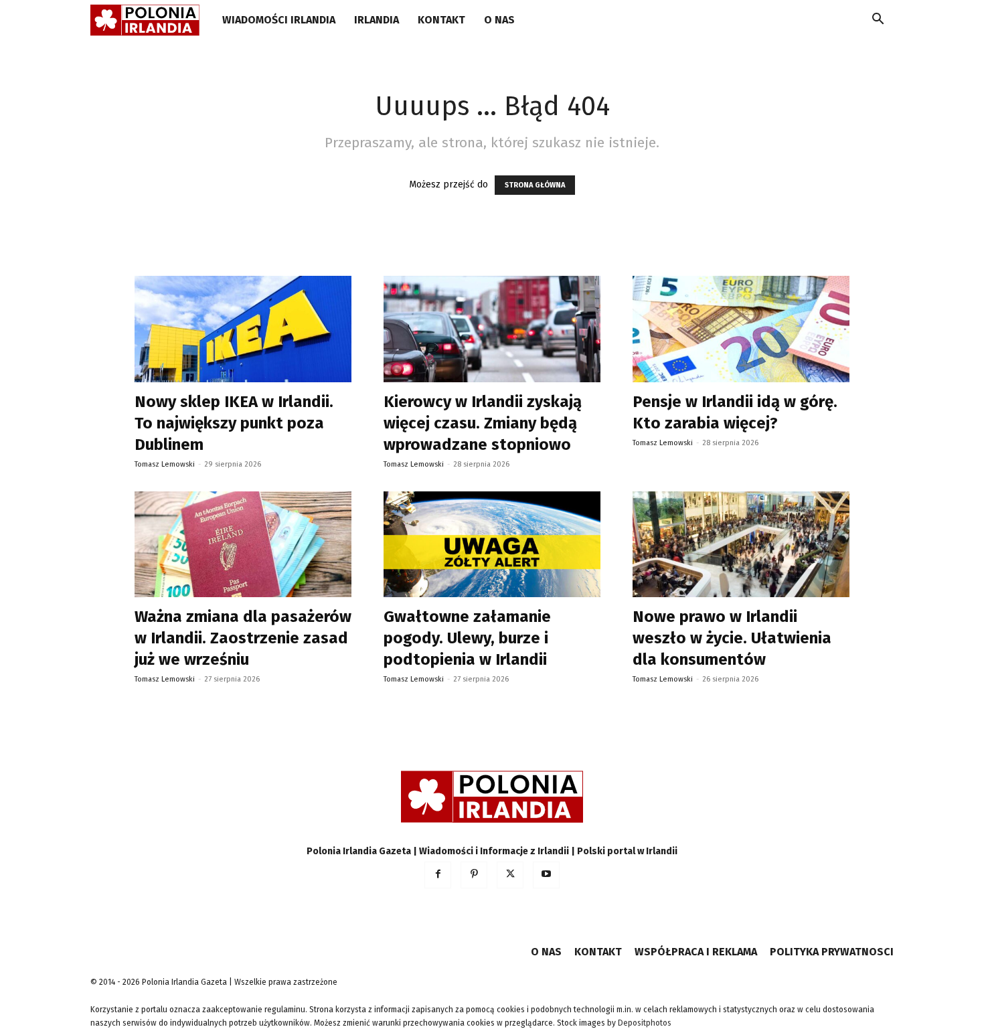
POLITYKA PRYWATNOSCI (832, 951)
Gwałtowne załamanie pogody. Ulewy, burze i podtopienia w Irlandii (467, 638)
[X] (510, 875)
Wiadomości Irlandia (278, 19)
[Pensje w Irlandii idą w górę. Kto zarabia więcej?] (741, 329)
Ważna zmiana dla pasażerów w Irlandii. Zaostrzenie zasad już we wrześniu (243, 638)
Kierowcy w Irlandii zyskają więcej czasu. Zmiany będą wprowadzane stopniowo (483, 423)
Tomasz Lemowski (165, 464)
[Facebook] (437, 875)
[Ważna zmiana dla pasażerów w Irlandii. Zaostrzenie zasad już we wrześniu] (243, 544)
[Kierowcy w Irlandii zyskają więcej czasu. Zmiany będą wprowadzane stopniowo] (492, 329)
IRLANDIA (376, 19)
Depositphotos (644, 1023)
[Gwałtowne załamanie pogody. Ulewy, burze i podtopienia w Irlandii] (492, 544)
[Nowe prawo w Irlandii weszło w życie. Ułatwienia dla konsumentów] (741, 544)
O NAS (499, 19)
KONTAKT (441, 19)
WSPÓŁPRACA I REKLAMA (696, 951)
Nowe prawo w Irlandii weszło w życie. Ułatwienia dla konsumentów (732, 638)
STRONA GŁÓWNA (535, 185)
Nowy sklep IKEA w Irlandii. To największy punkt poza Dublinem (234, 423)
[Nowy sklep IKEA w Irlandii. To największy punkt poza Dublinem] (243, 329)
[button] (878, 21)
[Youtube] (546, 875)
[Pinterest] (474, 875)
